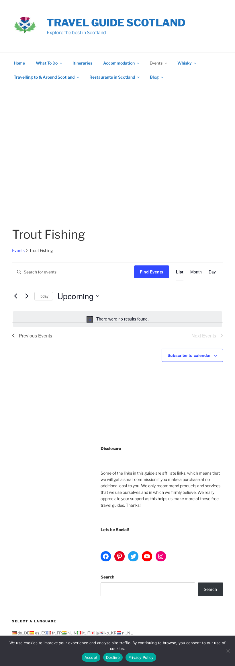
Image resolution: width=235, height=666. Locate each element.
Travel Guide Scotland (116, 22)
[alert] (117, 319)
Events (156, 63)
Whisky (184, 63)
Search (107, 576)
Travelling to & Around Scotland (44, 77)
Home (19, 63)
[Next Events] (26, 296)
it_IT (85, 632)
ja (97, 632)
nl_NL (127, 632)
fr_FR (56, 632)
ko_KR (110, 632)
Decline (113, 657)
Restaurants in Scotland (112, 77)
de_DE (23, 632)
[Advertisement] (117, 130)
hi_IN (71, 632)
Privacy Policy (141, 657)
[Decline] (228, 651)
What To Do (47, 63)
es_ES (40, 632)
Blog (154, 77)
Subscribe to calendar (189, 355)
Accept (91, 657)
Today (43, 296)
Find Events (151, 272)
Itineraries (82, 63)
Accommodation (119, 63)
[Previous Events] (15, 296)
